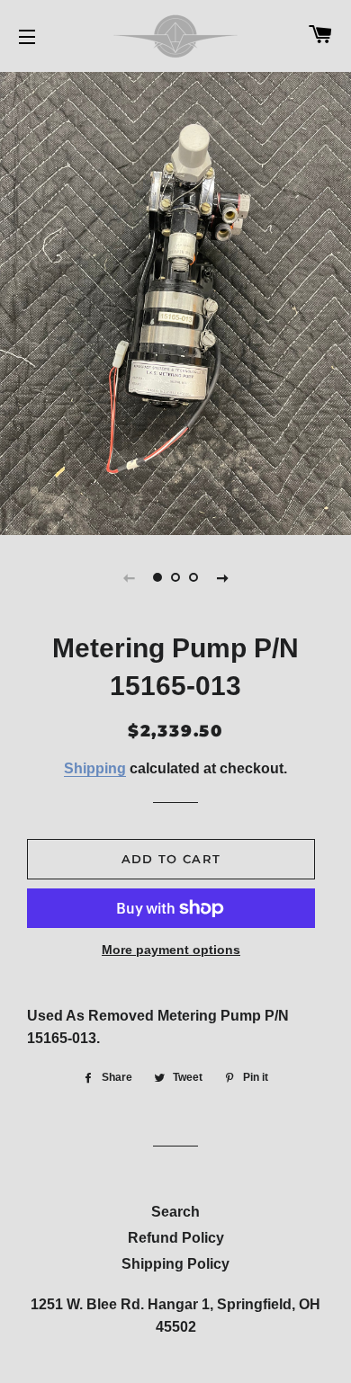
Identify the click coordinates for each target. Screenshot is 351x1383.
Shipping (95, 768)
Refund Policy (176, 1237)
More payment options (171, 949)
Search (175, 1211)
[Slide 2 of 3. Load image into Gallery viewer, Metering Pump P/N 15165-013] (175, 577)
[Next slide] (222, 577)
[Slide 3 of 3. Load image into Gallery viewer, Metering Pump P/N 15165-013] (193, 577)
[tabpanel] (175, 301)
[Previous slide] (128, 577)
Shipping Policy (176, 1263)
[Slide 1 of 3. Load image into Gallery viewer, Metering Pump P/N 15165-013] (157, 577)
